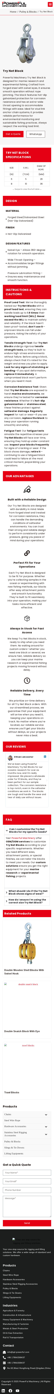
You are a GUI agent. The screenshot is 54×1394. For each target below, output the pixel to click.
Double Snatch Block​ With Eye (22, 1031)
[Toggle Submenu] (46, 1114)
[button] (50, 4)
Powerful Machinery (23, 838)
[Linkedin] (3, 1391)
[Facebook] (10, 1391)
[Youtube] (17, 1391)
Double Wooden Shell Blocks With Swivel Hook (24, 972)
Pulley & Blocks (28, 12)
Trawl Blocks (11, 1092)
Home (13, 12)
